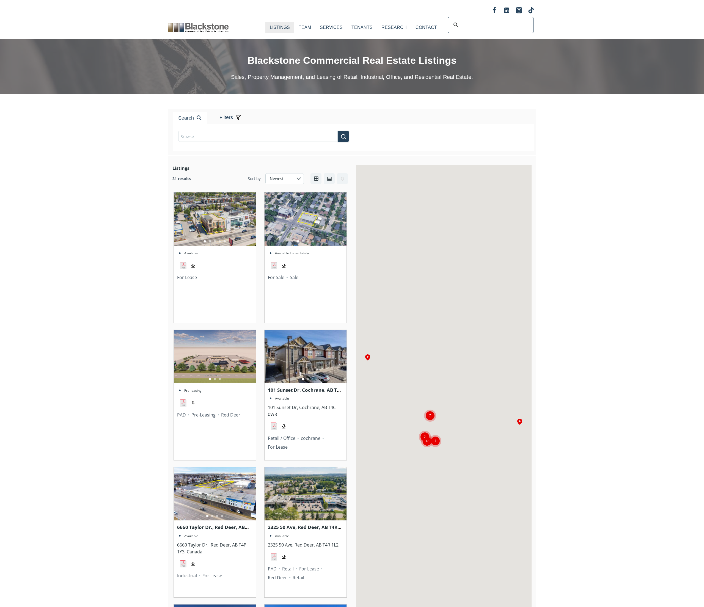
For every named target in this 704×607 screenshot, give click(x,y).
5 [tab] (225, 241)
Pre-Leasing (203, 415)
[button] (519, 422)
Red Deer (230, 415)
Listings (280, 27)
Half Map (342, 178)
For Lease (187, 277)
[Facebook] (494, 10)
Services (331, 27)
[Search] (343, 136)
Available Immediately (292, 253)
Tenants (362, 27)
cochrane (310, 438)
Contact (426, 27)
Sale (294, 277)
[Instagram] (519, 10)
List (329, 178)
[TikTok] (531, 10)
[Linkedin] (507, 10)
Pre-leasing (193, 390)
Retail (288, 569)
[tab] (341, 98)
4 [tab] (220, 241)
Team (305, 27)
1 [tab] (205, 241)
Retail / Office (281, 438)
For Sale (276, 277)
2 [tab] (210, 241)
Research (394, 27)
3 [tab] (215, 241)
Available (191, 253)
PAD (181, 415)
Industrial (187, 576)
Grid (315, 178)
